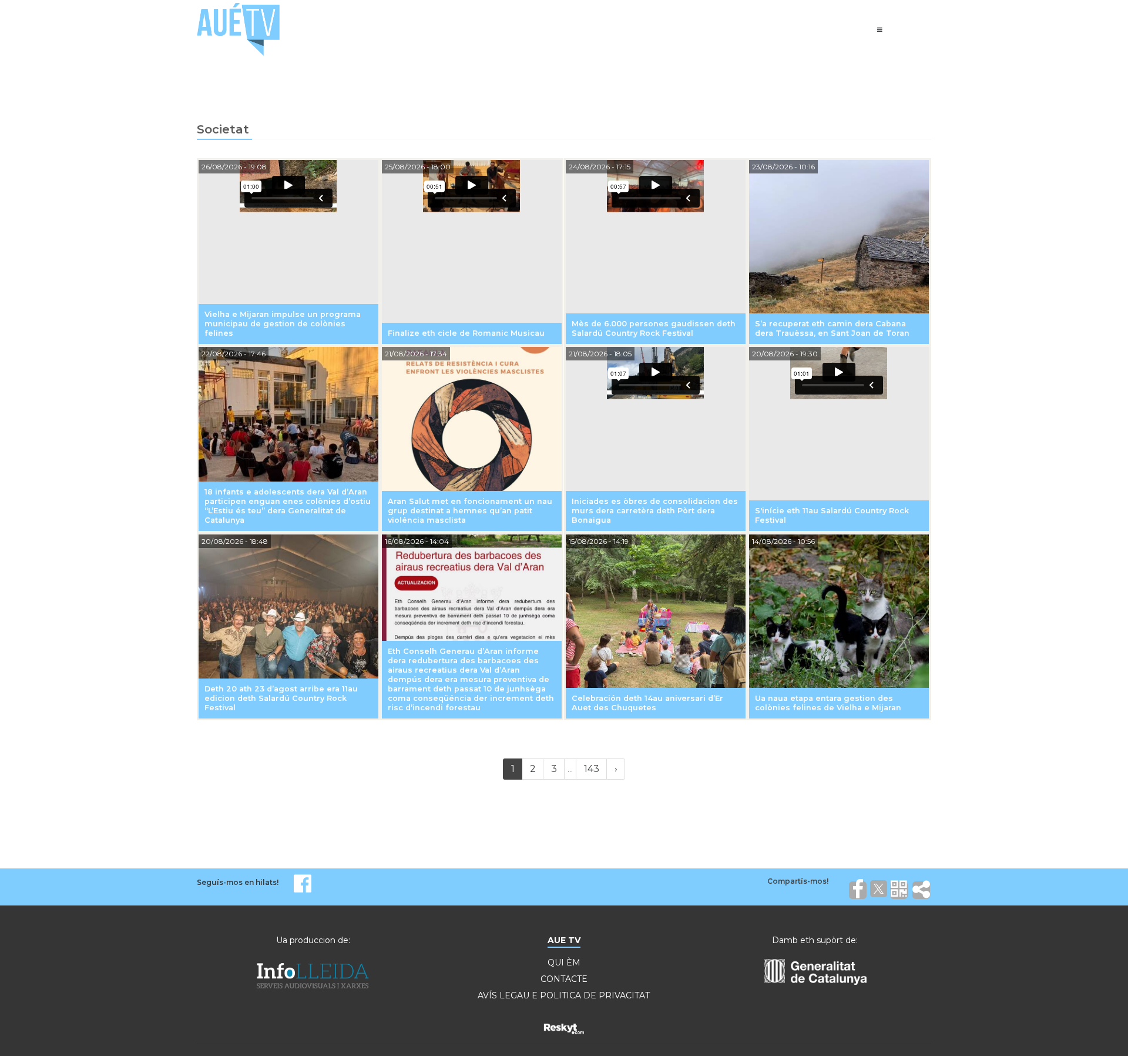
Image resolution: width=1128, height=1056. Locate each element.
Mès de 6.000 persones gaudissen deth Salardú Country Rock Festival (654, 328)
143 (591, 768)
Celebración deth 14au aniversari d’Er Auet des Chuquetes (647, 703)
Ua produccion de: (313, 940)
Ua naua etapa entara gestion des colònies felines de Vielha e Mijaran (828, 703)
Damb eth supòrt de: (815, 940)
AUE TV (564, 940)
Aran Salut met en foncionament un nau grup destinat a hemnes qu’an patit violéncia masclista (470, 510)
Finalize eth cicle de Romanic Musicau (466, 333)
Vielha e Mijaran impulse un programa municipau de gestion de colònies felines (282, 323)
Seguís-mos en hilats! (237, 882)
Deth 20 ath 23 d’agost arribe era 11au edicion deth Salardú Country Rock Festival (281, 698)
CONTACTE (564, 979)
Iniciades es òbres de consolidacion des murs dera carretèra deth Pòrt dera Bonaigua (655, 510)
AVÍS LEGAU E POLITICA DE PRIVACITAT (564, 995)
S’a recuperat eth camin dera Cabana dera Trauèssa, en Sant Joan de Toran (832, 328)
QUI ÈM (564, 962)
